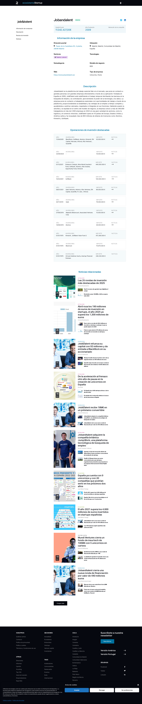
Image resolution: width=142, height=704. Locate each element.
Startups (47, 645)
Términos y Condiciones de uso (26, 648)
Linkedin (103, 675)
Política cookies (7, 700)
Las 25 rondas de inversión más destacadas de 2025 (92, 281)
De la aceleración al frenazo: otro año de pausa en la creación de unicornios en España (93, 380)
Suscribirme (107, 641)
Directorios (19, 660)
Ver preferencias (127, 690)
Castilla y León (77, 648)
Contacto (19, 639)
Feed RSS (19, 681)
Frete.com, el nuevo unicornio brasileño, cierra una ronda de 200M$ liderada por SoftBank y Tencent (95, 591)
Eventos (46, 672)
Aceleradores (48, 663)
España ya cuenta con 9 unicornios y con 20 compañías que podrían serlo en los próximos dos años (92, 481)
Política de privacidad (18, 700)
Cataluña (75, 654)
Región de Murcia (77, 677)
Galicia (74, 665)
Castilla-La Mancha (78, 651)
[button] (138, 685)
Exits (45, 675)
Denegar (102, 690)
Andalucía (75, 636)
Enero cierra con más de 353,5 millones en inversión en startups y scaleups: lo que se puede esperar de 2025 (95, 325)
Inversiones (47, 651)
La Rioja (74, 668)
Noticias (18, 39)
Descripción (19, 32)
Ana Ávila (80, 387)
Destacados (48, 669)
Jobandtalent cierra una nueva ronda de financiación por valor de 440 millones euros (93, 574)
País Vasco (75, 674)
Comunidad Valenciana (79, 660)
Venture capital (49, 648)
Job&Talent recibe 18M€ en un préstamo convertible (92, 408)
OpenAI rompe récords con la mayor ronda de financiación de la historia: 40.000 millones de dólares (96, 364)
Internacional (48, 678)
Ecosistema (47, 639)
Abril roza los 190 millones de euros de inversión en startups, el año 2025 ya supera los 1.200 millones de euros (93, 312)
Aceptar (77, 690)
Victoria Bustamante (83, 285)
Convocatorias (48, 666)
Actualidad (47, 636)
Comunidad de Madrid (79, 657)
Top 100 (18, 672)
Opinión (18, 666)
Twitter (103, 671)
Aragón (74, 639)
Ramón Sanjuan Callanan (84, 448)
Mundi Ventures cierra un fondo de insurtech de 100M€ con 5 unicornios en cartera (92, 541)
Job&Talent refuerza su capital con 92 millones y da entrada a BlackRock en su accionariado (93, 347)
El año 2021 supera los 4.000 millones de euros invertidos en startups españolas (93, 512)
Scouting (19, 669)
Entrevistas (47, 642)
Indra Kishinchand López (84, 581)
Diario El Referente (83, 354)
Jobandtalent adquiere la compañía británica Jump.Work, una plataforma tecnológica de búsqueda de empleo (96, 417)
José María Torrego (83, 489)
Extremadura (76, 663)
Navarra (75, 680)
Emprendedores (21, 678)
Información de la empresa (24, 28)
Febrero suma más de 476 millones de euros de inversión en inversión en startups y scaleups (96, 331)
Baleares (75, 671)
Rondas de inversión (22, 35)
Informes (19, 663)
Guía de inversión (21, 675)
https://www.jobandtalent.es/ (64, 75)
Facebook (104, 667)
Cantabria (75, 645)
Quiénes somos (21, 636)
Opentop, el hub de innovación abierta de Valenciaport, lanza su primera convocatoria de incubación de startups (96, 453)
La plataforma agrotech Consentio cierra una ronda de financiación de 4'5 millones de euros (96, 558)
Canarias (75, 642)
